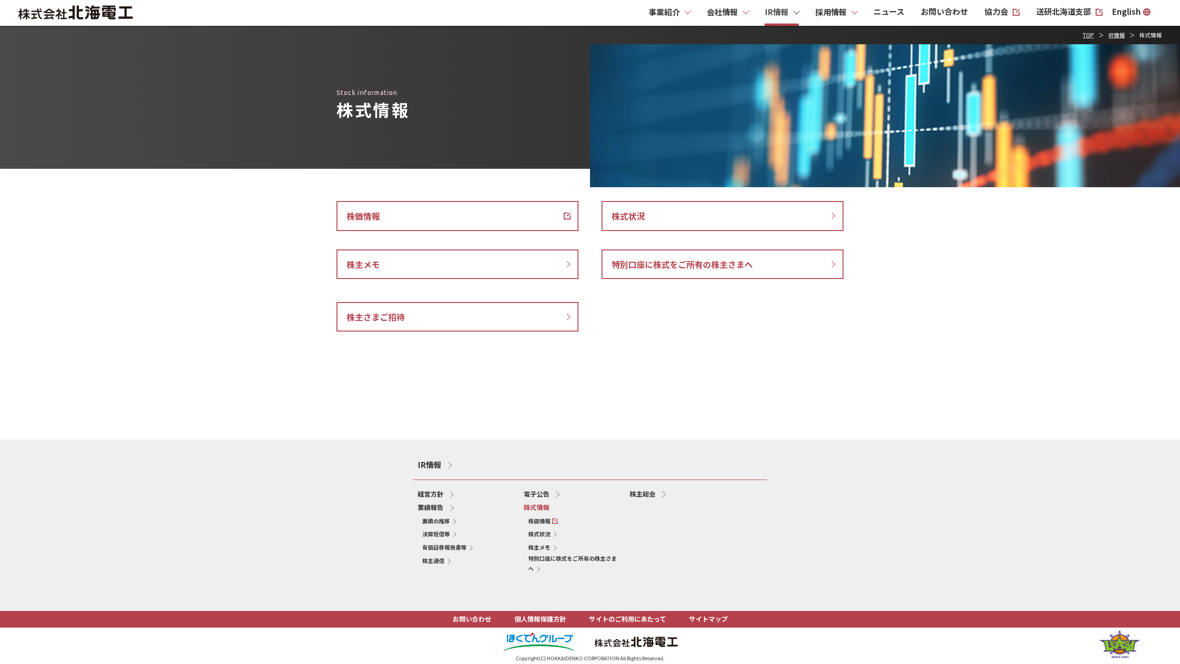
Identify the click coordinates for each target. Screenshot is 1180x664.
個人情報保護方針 (540, 618)
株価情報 (543, 520)
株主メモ (539, 547)
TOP (1088, 35)
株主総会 (642, 493)
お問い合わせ (472, 618)
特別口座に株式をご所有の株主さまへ (572, 563)
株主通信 (433, 560)
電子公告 (536, 493)
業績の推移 (436, 521)
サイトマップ (708, 618)
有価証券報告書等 (444, 547)
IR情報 (1117, 35)
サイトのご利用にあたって (627, 618)
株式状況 (539, 534)
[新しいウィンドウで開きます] (1119, 654)
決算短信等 (436, 534)
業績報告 (430, 507)
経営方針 (430, 493)
